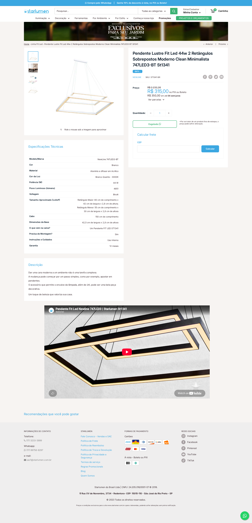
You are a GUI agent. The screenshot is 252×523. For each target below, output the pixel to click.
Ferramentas (81, 18)
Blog (83, 471)
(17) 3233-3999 (34, 440)
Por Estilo (120, 18)
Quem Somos (88, 475)
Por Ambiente (100, 18)
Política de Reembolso (92, 445)
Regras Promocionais (92, 466)
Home (26, 44)
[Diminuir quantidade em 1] (151, 113)
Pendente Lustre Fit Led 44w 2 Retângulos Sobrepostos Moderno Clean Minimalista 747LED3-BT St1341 (91, 44)
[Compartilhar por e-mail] (221, 77)
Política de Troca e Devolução (96, 450)
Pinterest (192, 448)
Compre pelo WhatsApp (99, 3)
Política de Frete (89, 441)
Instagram (192, 436)
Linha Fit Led (37, 44)
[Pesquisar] (173, 11)
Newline (137, 77)
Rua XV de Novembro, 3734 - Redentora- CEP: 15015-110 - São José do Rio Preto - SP (127, 493)
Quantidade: (139, 113)
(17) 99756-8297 (34, 450)
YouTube (191, 454)
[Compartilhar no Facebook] (205, 77)
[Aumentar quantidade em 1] (169, 113)
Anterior (209, 44)
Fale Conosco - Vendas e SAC (96, 436)
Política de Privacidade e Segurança (93, 456)
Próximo (222, 44)
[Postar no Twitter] (216, 77)
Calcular (210, 148)
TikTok (190, 460)
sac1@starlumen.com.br (38, 460)
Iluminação (41, 18)
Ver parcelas (154, 99)
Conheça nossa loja (143, 18)
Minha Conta (190, 12)
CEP (139, 142)
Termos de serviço (90, 462)
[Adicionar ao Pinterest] (210, 77)
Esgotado (153, 124)
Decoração (60, 18)
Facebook (192, 442)
